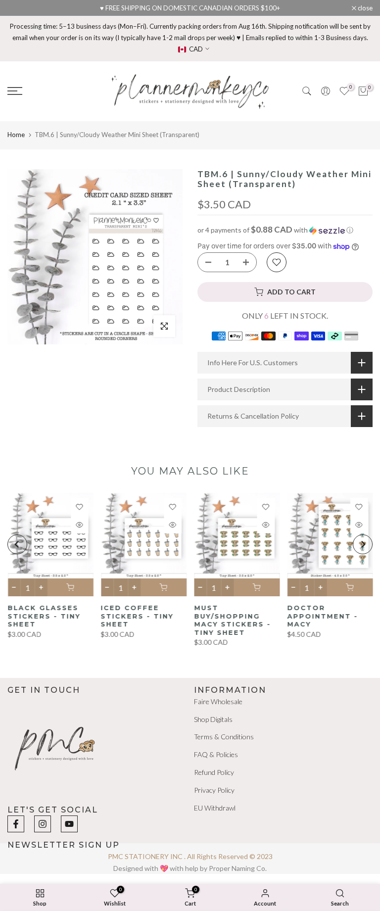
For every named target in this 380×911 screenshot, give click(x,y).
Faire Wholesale (218, 701)
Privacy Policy (214, 790)
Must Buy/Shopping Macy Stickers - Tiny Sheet (232, 620)
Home (16, 135)
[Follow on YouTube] (69, 823)
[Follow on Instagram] (42, 823)
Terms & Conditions (224, 736)
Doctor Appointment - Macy (322, 616)
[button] (285, 230)
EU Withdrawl (215, 808)
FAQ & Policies (216, 754)
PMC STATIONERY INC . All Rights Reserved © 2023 (190, 856)
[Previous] (17, 544)
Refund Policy (214, 772)
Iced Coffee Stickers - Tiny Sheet (136, 616)
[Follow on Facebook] (15, 823)
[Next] (363, 544)
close (20, 8)
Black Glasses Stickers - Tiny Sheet (43, 616)
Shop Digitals (213, 719)
